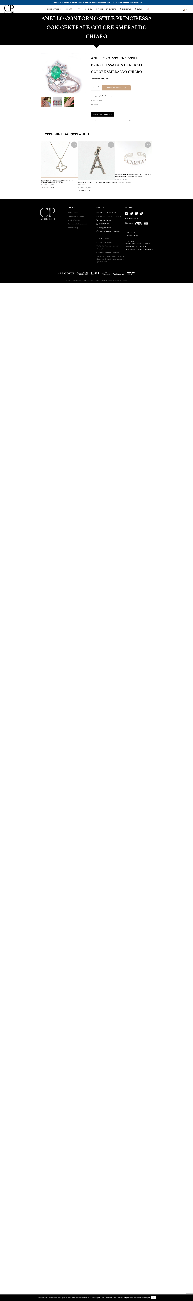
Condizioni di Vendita (76, 216)
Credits (125, 281)
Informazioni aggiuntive (102, 114)
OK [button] (153, 1298)
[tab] (102, 114)
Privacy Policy (73, 227)
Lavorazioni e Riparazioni (77, 224)
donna (96, 104)
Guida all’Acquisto (74, 220)
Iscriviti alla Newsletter (133, 233)
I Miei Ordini (73, 213)
